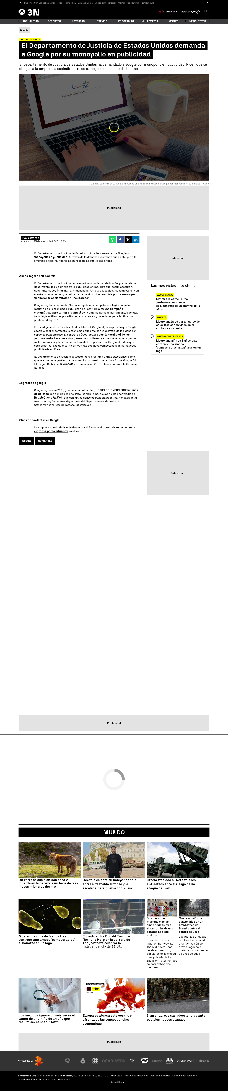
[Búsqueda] (205, 11)
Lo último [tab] (187, 286)
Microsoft (67, 364)
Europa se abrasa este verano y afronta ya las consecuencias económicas (107, 1020)
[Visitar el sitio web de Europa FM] (157, 1060)
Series (173, 21)
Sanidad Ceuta (85, 3)
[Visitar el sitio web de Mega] (120, 1060)
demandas (45, 440)
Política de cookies (160, 1075)
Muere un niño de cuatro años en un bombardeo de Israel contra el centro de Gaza (191, 925)
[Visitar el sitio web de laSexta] (82, 1060)
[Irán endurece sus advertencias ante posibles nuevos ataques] (178, 995)
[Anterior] (20, 3)
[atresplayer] (190, 11)
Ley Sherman (60, 290)
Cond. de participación (184, 1075)
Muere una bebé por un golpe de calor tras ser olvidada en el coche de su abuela (178, 325)
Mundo (114, 832)
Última (169, 11)
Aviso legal (117, 1075)
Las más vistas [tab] (163, 286)
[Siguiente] (207, 3)
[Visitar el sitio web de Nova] (107, 1060)
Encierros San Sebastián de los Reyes (43, 3)
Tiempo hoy (70, 3)
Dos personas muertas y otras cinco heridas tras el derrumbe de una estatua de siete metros (160, 927)
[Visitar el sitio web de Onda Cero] (144, 1060)
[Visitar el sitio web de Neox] (95, 1060)
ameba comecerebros (105, 3)
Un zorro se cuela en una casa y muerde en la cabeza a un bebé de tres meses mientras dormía (48, 883)
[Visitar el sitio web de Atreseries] (132, 1060)
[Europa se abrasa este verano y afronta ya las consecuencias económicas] (114, 995)
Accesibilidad (118, 1082)
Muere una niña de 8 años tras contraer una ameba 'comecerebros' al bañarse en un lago (178, 346)
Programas (126, 21)
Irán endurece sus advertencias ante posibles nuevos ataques (176, 1018)
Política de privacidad (136, 1075)
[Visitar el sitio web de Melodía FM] (169, 1060)
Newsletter (197, 21)
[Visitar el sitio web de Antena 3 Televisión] (70, 1060)
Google (85, 334)
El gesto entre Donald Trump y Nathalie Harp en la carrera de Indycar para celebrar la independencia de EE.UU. (106, 941)
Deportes (54, 21)
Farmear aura (147, 3)
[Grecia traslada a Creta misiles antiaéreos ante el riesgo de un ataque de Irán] (178, 860)
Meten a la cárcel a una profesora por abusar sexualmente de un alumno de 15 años (178, 304)
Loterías (78, 21)
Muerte (161, 317)
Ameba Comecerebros (170, 336)
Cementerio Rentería (128, 3)
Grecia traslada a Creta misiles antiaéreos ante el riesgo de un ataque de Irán (171, 884)
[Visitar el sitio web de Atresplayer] (187, 1060)
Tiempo (102, 21)
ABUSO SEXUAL (165, 295)
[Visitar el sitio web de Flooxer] (204, 1060)
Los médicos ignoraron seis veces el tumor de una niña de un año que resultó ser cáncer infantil (47, 1019)
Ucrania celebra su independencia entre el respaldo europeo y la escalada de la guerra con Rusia (109, 884)
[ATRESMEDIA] (30, 1061)
